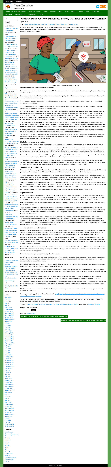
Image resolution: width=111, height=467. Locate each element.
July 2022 (7, 394)
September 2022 (9, 390)
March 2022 (8, 402)
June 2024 (8, 349)
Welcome (19, 1)
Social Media (95, 11)
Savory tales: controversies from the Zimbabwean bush (11, 216)
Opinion (81, 11)
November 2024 (9, 339)
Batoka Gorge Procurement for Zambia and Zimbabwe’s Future (12, 141)
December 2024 (9, 337)
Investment (53, 11)
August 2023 (8, 368)
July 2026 (7, 299)
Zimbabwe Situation (20, 14)
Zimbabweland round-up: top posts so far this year (11, 46)
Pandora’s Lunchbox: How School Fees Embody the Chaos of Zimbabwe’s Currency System (63, 20)
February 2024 (9, 356)
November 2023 (9, 362)
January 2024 (8, 358)
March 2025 (8, 331)
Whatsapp (7, 455)
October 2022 (8, 388)
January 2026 (8, 311)
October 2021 (8, 412)
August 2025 (8, 321)
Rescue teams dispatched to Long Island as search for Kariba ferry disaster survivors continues (10, 175)
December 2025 (9, 313)
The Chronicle (8, 14)
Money (67, 11)
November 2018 (9, 426)
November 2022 (9, 386)
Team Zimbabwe (23, 5)
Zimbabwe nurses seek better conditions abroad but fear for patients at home (83, 320)
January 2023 (8, 382)
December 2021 (9, 408)
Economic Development (34, 11)
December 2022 (9, 384)
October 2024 (8, 341)
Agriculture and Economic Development (15, 11)
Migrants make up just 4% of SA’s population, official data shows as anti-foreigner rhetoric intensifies (11, 232)
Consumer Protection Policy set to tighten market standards (11, 38)
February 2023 (9, 380)
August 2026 (8, 297)
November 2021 (9, 410)
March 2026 (8, 307)
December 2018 (9, 424)
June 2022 (8, 396)
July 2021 (7, 418)
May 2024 (7, 351)
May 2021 (7, 422)
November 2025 (9, 315)
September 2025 (9, 319)
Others (87, 11)
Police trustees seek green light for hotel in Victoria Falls (11, 96)
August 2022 (8, 392)
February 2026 (9, 309)
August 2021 (8, 416)
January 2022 (8, 406)
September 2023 (9, 366)
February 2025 (9, 333)
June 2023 (8, 372)
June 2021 (8, 420)
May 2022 (7, 398)
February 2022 (9, 404)
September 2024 (9, 343)
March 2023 (8, 378)
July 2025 (7, 323)
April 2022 (7, 400)
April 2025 (7, 329)
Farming (45, 11)
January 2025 (8, 335)
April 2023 (7, 376)
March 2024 (8, 355)
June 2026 (8, 301)
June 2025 (8, 325)
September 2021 (9, 414)
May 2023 (7, 374)
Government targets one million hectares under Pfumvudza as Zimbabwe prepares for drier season (12, 105)
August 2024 (8, 345)
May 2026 (7, 303)
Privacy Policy (9, 1)
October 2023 (8, 364)
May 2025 (7, 327)
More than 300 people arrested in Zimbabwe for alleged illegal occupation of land (44, 316)
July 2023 (7, 370)
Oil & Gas (73, 11)
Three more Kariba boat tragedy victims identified (11, 30)
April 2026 (7, 305)
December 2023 (9, 360)
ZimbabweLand (32, 14)
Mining (60, 11)
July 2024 (7, 347)
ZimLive (41, 14)
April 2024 (7, 353)
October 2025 (8, 317)
